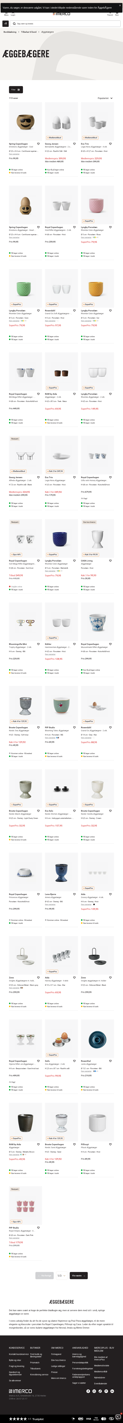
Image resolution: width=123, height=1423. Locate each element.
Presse (54, 1372)
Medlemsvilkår (100, 1371)
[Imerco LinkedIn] (112, 1391)
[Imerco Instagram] (94, 1391)
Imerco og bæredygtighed (79, 1355)
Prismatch (34, 1362)
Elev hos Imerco (58, 1360)
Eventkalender (100, 1383)
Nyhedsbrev (99, 1377)
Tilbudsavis (35, 1368)
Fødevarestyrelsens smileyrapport (81, 1375)
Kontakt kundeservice (19, 1354)
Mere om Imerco (58, 1378)
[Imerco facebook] (88, 1391)
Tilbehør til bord (28, 32)
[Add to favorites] (38, 144)
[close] (120, 5)
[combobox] (61, 1275)
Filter (13, 89)
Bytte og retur (15, 1360)
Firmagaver (56, 1354)
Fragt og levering (16, 1366)
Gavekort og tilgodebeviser (15, 1373)
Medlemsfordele (101, 1365)
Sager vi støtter (79, 1383)
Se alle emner (15, 1380)
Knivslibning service (39, 1374)
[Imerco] (44, 1391)
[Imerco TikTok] (100, 1391)
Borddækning (10, 32)
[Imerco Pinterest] (106, 1391)
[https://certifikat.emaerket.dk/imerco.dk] (111, 1418)
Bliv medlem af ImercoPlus (101, 1358)
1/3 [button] (59, 1275)
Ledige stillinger (58, 1366)
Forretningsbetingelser (82, 1368)
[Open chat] (5, 24)
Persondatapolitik (80, 1362)
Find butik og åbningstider (36, 1355)
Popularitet (103, 98)
